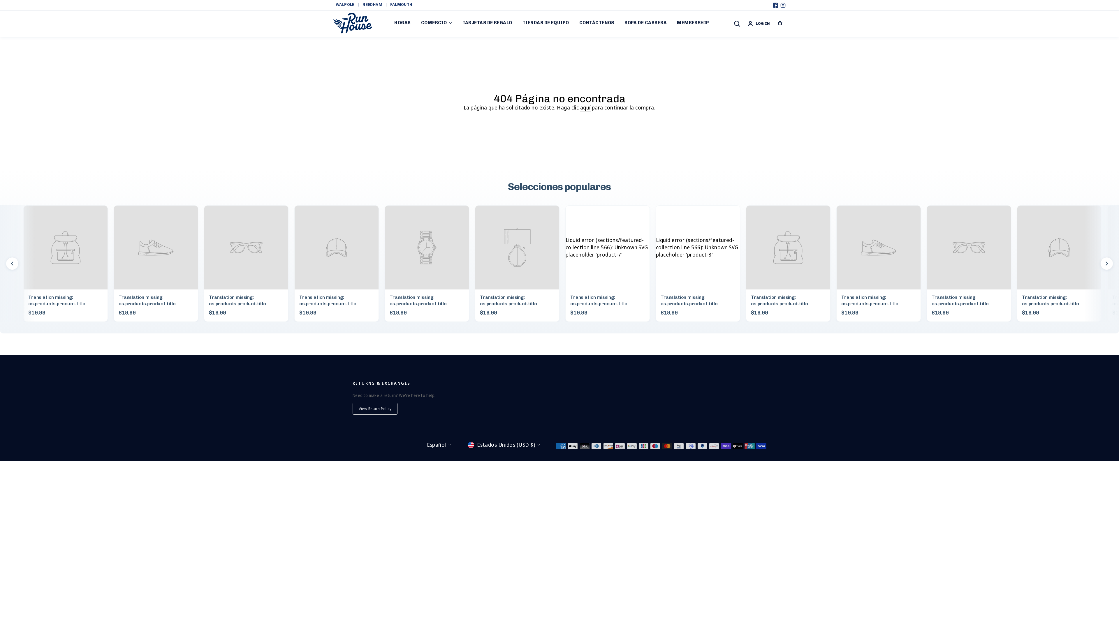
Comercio (434, 22)
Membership (693, 22)
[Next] (1106, 263)
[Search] (737, 23)
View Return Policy (375, 408)
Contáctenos (596, 22)
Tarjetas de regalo (487, 22)
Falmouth (401, 4)
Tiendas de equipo (545, 22)
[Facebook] (775, 5)
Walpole (345, 4)
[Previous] (12, 263)
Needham (372, 4)
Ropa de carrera (645, 22)
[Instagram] (783, 5)
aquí (585, 107)
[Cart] (780, 23)
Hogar (402, 22)
